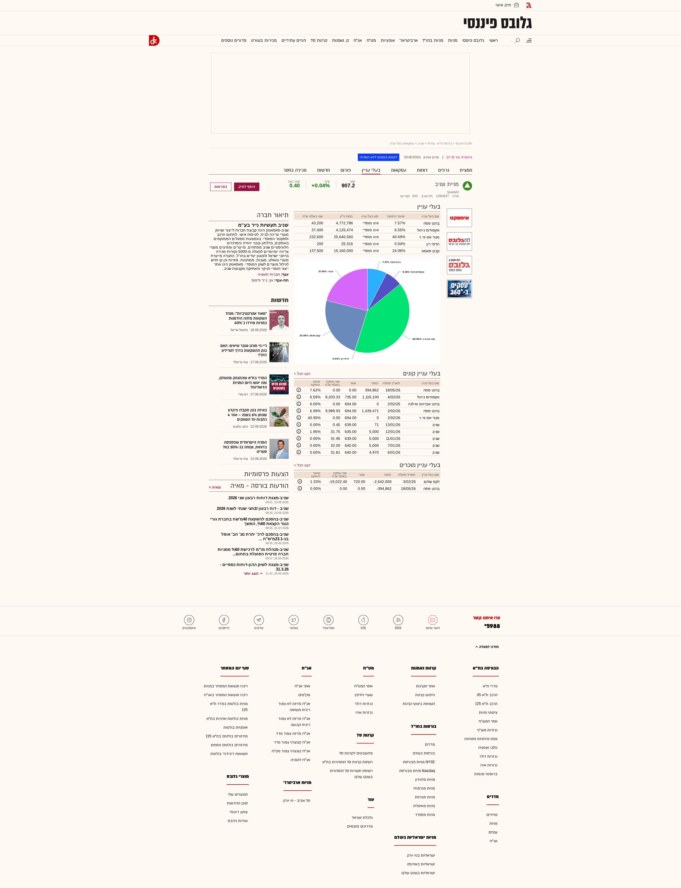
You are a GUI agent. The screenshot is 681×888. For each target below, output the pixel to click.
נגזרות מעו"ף (487, 730)
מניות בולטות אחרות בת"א (227, 718)
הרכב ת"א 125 (486, 703)
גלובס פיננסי (497, 22)
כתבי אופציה (487, 747)
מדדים (430, 744)
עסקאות (398, 170)
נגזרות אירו (488, 765)
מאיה (216, 487)
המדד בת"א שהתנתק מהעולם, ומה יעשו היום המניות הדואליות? (243, 382)
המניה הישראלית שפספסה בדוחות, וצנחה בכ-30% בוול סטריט (245, 447)
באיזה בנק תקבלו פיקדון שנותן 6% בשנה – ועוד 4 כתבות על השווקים (247, 415)
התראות (220, 186)
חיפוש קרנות (425, 694)
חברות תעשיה (269, 274)
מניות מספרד (425, 814)
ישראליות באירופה (421, 864)
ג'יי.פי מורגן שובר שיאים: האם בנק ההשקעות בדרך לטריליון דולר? (243, 350)
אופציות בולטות (235, 727)
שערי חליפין (364, 694)
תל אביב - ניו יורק (296, 800)
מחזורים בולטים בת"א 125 (227, 736)
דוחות (422, 170)
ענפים (492, 832)
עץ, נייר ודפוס (262, 280)
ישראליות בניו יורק (421, 855)
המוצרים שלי (238, 794)
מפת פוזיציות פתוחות (480, 738)
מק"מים (304, 694)
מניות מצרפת (425, 797)
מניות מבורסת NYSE (419, 762)
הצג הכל (303, 373)
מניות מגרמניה (424, 788)
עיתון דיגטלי (239, 812)
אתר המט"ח (363, 686)
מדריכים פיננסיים (360, 826)
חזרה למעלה (488, 647)
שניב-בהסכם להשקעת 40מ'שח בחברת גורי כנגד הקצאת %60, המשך (249, 521)
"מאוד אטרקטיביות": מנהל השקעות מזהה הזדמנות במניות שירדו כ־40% (246, 318)
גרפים (443, 170)
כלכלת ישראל (362, 817)
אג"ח (493, 841)
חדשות (323, 170)
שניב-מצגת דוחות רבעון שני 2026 (259, 497)
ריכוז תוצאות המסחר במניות (226, 686)
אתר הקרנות (425, 686)
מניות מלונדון (425, 779)
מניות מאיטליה (424, 805)
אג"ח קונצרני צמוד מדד (292, 742)
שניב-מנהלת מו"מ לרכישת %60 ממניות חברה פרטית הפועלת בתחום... (253, 551)
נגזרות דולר (488, 756)
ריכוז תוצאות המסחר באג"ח (226, 694)
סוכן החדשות (237, 803)
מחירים (491, 814)
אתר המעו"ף (488, 721)
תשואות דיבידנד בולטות (229, 753)
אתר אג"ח (302, 686)
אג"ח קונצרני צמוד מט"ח (291, 751)
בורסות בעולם (424, 753)
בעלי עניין (371, 170)
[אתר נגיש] (154, 40)
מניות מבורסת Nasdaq (417, 770)
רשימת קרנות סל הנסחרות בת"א (347, 762)
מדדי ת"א (490, 686)
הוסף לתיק (246, 186)
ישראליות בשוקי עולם (418, 872)
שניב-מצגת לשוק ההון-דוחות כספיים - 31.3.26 (254, 566)
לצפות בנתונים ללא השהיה (378, 157)
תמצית (466, 170)
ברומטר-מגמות (485, 774)
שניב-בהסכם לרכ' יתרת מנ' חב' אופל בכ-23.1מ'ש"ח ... (255, 536)
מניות (493, 823)
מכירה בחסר (294, 170)
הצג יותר (251, 573)
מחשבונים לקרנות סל (356, 753)
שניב (421, 143)
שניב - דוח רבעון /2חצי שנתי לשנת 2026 (253, 508)
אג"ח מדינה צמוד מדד (293, 733)
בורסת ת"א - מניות (439, 143)
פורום (345, 170)
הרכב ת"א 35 (487, 694)
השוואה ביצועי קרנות (419, 703)
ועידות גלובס (238, 820)
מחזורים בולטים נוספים (229, 744)
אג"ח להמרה (300, 759)
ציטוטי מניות (488, 712)
